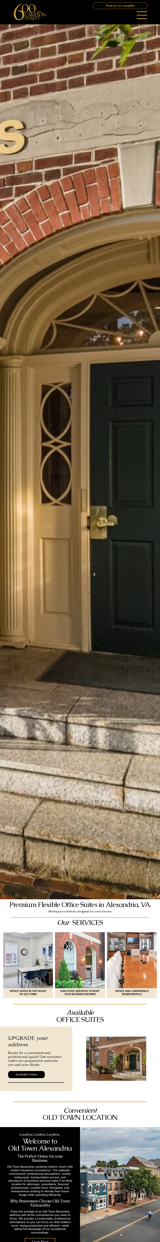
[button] (120, 5)
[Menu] (142, 15)
